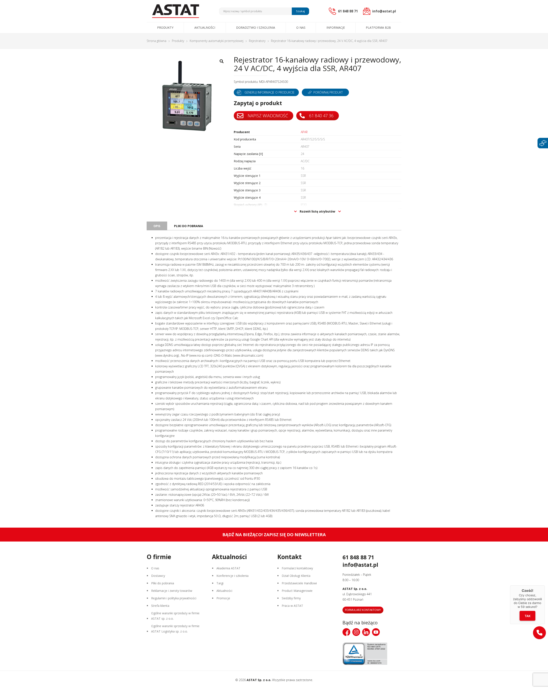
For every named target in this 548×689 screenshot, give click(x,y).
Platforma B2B (378, 27)
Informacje (335, 27)
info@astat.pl (360, 564)
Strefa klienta (160, 606)
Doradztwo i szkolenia (255, 27)
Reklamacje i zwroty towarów (171, 591)
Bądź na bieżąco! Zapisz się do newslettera (274, 534)
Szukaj (300, 11)
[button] (539, 632)
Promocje (223, 598)
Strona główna (156, 41)
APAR (304, 132)
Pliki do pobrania (162, 583)
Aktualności (204, 27)
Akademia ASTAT (228, 568)
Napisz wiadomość (267, 116)
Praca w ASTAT (292, 606)
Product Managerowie (297, 591)
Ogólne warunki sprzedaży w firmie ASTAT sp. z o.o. (175, 616)
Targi (219, 583)
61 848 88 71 (358, 557)
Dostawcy (158, 576)
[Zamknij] (545, 585)
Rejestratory (257, 41)
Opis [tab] (156, 226)
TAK (527, 616)
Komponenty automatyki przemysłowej (216, 41)
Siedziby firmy (291, 598)
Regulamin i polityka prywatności (173, 598)
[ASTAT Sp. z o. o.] (175, 11)
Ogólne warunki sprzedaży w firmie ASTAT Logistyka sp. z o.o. (175, 628)
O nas (300, 27)
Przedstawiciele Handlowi (299, 583)
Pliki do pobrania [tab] (188, 226)
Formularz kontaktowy (297, 568)
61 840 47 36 (321, 116)
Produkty (165, 27)
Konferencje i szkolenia (232, 576)
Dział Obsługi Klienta (296, 576)
